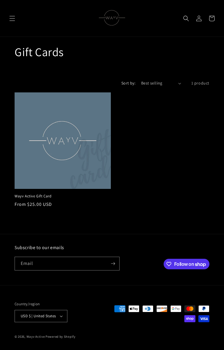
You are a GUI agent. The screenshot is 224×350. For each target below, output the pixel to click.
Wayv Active (36, 337)
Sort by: (128, 83)
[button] (12, 18)
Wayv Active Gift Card (33, 196)
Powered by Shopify (61, 337)
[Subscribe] (112, 263)
